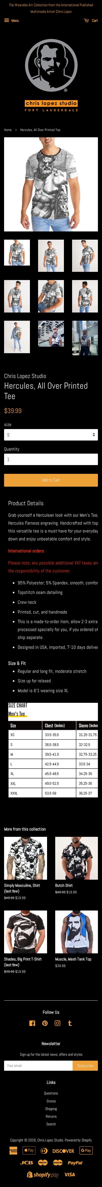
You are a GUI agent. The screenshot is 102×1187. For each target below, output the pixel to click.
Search (51, 1123)
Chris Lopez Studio (50, 1140)
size (7, 424)
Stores (51, 1101)
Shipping (51, 1108)
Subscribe (85, 1066)
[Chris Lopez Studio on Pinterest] (45, 1024)
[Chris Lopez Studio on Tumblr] (70, 1024)
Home (8, 130)
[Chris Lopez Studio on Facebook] (32, 1024)
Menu (15, 20)
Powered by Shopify (78, 1140)
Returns (51, 1116)
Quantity (11, 449)
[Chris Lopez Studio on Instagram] (57, 1024)
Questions (51, 1093)
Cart (94, 20)
